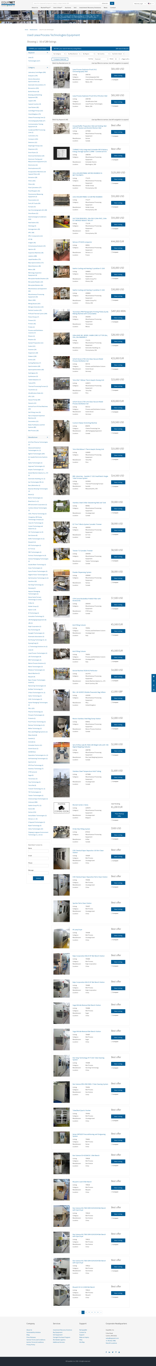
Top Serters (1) (32, 390)
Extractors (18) (32, 177)
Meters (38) (31, 269)
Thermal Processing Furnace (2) (38, 386)
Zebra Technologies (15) (35, 829)
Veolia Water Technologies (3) (37, 816)
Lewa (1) (30, 650)
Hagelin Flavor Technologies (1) (38, 575)
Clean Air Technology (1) (35, 523)
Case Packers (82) (33, 107)
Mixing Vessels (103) (34, 304)
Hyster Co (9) (32, 610)
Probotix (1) (31, 718)
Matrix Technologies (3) (35, 667)
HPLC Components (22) (35, 236)
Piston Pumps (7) (33, 317)
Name (30, 848)
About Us (29, 1330)
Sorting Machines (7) (34, 363)
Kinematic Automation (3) (36, 636)
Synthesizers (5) (33, 376)
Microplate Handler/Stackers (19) (38, 279)
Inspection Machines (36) (35, 253)
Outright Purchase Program (61, 1337)
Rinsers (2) (31, 336)
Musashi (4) (31, 677)
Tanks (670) (31, 383)
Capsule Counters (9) (34, 104)
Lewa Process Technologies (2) (37, 653)
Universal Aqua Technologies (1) (38, 799)
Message (31, 870)
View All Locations (111, 1343)
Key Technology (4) (34, 630)
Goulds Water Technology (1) (37, 565)
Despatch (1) (32, 542)
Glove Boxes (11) (33, 213)
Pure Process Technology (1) (37, 722)
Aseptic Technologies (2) (35, 470)
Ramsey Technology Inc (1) (36, 725)
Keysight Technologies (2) (36, 633)
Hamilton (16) (32, 581)
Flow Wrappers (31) (34, 191)
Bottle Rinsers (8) (33, 91)
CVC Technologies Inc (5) (35, 532)
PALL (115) (31, 708)
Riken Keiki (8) (32, 735)
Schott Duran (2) (33, 749)
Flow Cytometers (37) (34, 187)
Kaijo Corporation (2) (34, 626)
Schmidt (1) (31, 742)
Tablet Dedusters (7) (34, 380)
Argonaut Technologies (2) (36, 466)
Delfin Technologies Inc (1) (36, 539)
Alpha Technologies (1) (35, 463)
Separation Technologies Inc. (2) (38, 755)
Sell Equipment (57, 1335)
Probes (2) (31, 327)
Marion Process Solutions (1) (37, 663)
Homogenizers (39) (34, 229)
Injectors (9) (31, 249)
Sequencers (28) (33, 353)
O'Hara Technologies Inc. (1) (36, 692)
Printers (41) (32, 324)
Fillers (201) (31, 181)
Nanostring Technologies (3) (37, 686)
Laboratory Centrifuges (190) (37, 72)
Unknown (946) (32, 802)
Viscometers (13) (33, 421)
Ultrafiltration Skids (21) (35, 393)
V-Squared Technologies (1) (36, 822)
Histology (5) (32, 226)
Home (26, 29)
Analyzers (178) (33, 76)
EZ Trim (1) (31, 549)
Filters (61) (31, 184)
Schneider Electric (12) (35, 745)
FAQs (80, 1340)
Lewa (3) (30, 57)
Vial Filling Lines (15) (34, 412)
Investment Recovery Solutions (62, 1330)
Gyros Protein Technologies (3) (37, 571)
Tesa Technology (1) (34, 782)
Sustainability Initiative (34, 1332)
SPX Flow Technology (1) (35, 765)
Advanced (104, 3)
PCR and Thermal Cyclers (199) (37, 314)
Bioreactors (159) (33, 88)
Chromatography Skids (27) (36, 121)
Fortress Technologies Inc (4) (37, 555)
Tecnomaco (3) (32, 779)
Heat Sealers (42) (33, 223)
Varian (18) (31, 809)
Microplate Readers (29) (35, 282)
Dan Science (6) (32, 535)
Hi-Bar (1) (31, 603)
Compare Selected (60, 59)
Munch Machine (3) (34, 673)
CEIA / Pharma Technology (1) (37, 514)
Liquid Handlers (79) (34, 259)
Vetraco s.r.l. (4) (32, 819)
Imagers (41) (32, 243)
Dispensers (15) (33, 149)
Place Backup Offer (119, 815)
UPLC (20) (31, 396)
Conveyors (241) (33, 139)
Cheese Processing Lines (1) (36, 117)
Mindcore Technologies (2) (36, 670)
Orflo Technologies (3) (35, 699)
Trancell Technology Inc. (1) (36, 789)
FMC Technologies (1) (34, 552)
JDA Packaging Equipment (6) (37, 620)
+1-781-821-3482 (111, 1341)
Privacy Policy (31, 1345)
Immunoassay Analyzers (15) (37, 246)
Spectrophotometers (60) (36, 370)
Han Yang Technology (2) (35, 585)
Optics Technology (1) (35, 696)
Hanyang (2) (32, 588)
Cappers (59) (32, 101)
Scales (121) (31, 346)
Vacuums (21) (32, 403)
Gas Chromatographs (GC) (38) (37, 210)
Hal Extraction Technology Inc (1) (38, 578)
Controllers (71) (33, 136)
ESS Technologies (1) (34, 545)
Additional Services (59, 1342)
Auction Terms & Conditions (35, 1342)
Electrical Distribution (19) (36, 156)
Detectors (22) (32, 142)
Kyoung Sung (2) (33, 643)
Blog (28, 1335)
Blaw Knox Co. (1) (33, 501)
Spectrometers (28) (34, 366)
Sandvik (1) (31, 738)
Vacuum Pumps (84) (34, 400)
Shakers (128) (32, 356)
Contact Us (82, 1332)
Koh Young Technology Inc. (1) (37, 640)
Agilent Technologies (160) (36, 454)
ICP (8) (30, 239)
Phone (30, 863)
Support (81, 1335)
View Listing (118, 75)
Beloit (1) (31, 494)
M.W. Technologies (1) (34, 660)
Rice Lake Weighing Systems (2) (38, 732)
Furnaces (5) (32, 207)
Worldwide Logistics (59, 1340)
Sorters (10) (31, 360)
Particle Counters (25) (35, 310)
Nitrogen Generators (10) (36, 307)
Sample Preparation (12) (35, 343)
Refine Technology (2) (35, 728)
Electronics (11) (33, 165)
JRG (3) (30, 623)
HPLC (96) (31, 233)
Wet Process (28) (33, 431)
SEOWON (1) (32, 752)
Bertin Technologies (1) (35, 498)
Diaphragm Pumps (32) (35, 146)
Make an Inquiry (84, 1337)
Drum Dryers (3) (33, 152)
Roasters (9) (32, 339)
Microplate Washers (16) (35, 285)
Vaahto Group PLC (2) (34, 805)
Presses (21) (32, 320)
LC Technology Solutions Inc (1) (37, 646)
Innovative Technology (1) (36, 616)
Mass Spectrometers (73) (36, 263)
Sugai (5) (30, 775)
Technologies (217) (34, 61)
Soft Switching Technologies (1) (38, 758)
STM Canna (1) (32, 772)
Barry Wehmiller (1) (34, 485)
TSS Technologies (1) (34, 792)
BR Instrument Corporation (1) (37, 505)
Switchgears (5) (33, 373)
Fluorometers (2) (33, 200)
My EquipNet (83, 1330)
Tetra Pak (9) (32, 785)
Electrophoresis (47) (34, 168)
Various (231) (32, 812)
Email (30, 856)
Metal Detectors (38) (34, 266)
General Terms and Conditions (36, 1340)
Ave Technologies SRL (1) (36, 482)
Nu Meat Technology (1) (35, 689)
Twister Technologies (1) (35, 795)
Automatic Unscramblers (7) (37, 85)
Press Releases (31, 1337)
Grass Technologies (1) (35, 568)
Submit (38, 878)
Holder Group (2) (33, 606)
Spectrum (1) (32, 762)
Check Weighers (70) (34, 114)
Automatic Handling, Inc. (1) (36, 479)
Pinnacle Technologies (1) (36, 715)
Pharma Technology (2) (35, 712)
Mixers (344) (32, 300)
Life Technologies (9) (34, 657)
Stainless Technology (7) (35, 769)
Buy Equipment (57, 1332)
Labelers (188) (32, 256)
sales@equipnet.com (112, 1338)
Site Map (82, 1342)
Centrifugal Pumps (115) (35, 111)
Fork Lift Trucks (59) (34, 203)
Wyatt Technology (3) (34, 825)
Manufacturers (33, 29)
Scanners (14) (32, 349)
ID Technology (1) (33, 613)
